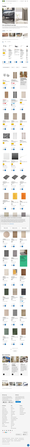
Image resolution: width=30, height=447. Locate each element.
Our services (21, 407)
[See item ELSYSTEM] (15, 272)
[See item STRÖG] (15, 234)
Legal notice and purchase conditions (6, 438)
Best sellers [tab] (9, 41)
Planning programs (22, 414)
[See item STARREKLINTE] (6, 196)
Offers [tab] (5, 41)
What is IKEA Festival (13, 428)
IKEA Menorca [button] (18, 434)
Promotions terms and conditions (9, 439)
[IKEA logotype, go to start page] (3, 1)
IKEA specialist (21, 411)
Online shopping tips (4, 414)
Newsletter (12, 421)
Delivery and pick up (22, 408)
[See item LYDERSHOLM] (23, 272)
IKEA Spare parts (4, 421)
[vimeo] (8, 430)
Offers (11, 415)
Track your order (4, 408)
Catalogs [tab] (10, 30)
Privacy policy (3, 439)
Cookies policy (12, 438)
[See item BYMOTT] (23, 136)
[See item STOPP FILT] (6, 177)
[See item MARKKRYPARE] (6, 136)
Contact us (3, 407)
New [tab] (3, 41)
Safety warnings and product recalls (5, 423)
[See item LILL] (15, 136)
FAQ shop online (4, 415)
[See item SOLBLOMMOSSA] (16, 46)
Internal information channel (21, 439)
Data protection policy (21, 438)
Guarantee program (4, 418)
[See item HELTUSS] (5, 46)
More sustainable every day (14, 418)
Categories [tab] (3, 30)
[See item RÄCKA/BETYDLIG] (22, 46)
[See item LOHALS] (6, 94)
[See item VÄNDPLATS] (6, 253)
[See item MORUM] (6, 291)
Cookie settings (16, 438)
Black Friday (12, 425)
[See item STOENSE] (6, 234)
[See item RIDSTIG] (6, 215)
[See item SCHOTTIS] (6, 156)
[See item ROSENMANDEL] (15, 75)
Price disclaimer (15, 439)
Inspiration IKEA (13, 414)
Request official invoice (5, 411)
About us (12, 407)
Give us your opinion (4, 426)
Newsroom (12, 422)
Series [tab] (7, 30)
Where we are (12, 408)
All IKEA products (13, 411)
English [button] (25, 434)
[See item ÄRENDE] (15, 196)
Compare (5, 107)
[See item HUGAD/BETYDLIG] (11, 46)
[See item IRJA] (23, 156)
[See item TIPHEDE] (23, 94)
